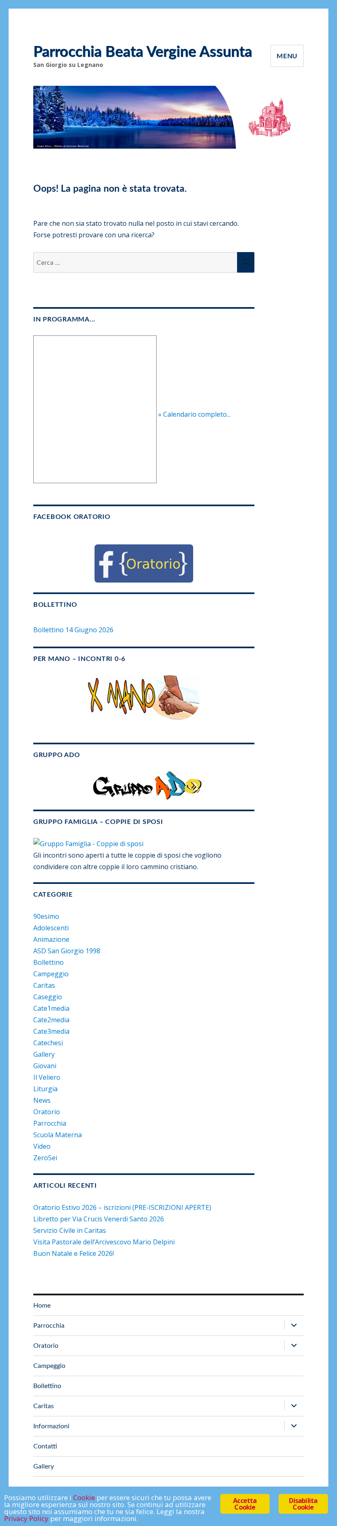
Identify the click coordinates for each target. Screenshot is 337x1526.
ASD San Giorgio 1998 (66, 950)
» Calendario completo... (194, 414)
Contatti (45, 1446)
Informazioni (51, 1426)
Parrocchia (49, 1123)
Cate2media (51, 1019)
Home (42, 1305)
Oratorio (46, 1111)
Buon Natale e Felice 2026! (73, 1253)
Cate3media (51, 1031)
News (42, 1100)
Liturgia (45, 1088)
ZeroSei (45, 1157)
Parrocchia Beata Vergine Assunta (142, 52)
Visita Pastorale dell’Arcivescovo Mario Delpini (104, 1241)
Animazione (51, 939)
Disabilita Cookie (303, 1504)
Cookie (84, 1497)
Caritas (44, 985)
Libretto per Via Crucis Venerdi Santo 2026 (98, 1218)
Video (42, 1146)
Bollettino (48, 962)
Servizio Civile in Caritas (69, 1230)
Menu (287, 56)
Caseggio (47, 996)
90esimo (46, 916)
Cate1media (51, 1008)
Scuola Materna (57, 1134)
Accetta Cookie (244, 1504)
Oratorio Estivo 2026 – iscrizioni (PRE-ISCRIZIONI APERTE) (122, 1207)
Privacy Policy (26, 1518)
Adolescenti (51, 927)
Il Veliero (46, 1077)
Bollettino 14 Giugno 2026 (73, 629)
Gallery (44, 1054)
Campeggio (51, 973)
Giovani (44, 1065)
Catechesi (48, 1042)
